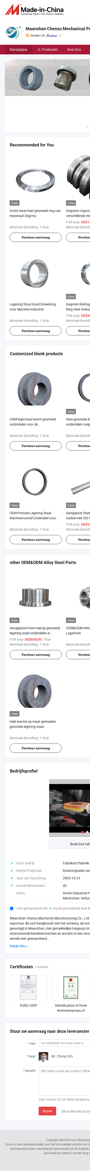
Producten (50, 49)
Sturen (47, 1111)
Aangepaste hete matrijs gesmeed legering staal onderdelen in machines (35, 633)
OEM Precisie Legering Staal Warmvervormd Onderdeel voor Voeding (33, 518)
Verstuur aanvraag (36, 237)
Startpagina (18, 49)
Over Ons (74, 49)
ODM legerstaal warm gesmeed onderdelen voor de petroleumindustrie (33, 424)
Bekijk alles (18, 946)
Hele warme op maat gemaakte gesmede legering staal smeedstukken (33, 726)
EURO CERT (28, 1005)
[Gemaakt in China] (35, 9)
